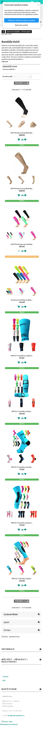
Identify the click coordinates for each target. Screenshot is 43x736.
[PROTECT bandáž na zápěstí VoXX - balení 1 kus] (21, 330)
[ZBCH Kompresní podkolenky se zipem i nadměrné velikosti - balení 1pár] (21, 162)
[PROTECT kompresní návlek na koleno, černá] (21, 514)
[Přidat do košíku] (18, 140)
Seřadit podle (7, 76)
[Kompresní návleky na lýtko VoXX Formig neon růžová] (21, 291)
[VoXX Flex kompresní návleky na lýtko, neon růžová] (21, 235)
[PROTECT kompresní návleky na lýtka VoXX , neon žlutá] (33, 570)
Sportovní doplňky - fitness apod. (19, 32)
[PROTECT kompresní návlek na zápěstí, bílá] (9, 347)
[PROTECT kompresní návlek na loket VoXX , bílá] (9, 402)
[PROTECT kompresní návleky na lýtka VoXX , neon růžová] (21, 570)
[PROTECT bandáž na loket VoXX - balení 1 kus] (21, 385)
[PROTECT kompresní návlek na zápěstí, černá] (21, 347)
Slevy (6, 622)
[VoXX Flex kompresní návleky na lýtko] (9, 235)
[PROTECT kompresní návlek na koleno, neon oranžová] (33, 514)
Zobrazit (5, 62)
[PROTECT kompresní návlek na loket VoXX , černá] (21, 402)
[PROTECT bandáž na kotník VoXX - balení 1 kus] (21, 441)
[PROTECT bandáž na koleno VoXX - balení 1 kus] (21, 497)
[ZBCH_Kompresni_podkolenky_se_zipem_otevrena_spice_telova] (9, 124)
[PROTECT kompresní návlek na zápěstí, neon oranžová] (33, 347)
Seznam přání (11, 614)
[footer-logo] (13, 721)
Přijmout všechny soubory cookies (21, 20)
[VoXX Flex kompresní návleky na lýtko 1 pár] (21, 218)
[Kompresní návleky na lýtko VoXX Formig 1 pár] (21, 274)
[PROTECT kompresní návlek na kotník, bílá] (9, 458)
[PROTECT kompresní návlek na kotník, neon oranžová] (33, 458)
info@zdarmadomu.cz (16, 715)
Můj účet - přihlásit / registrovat (15, 660)
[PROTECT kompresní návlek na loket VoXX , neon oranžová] (33, 402)
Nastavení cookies (21, 25)
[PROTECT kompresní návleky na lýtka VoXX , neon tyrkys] (9, 570)
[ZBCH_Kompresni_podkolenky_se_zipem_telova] (21, 124)
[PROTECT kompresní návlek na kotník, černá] (21, 458)
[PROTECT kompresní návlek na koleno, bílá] (9, 514)
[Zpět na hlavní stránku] (3, 31)
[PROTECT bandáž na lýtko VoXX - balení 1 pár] (21, 553)
